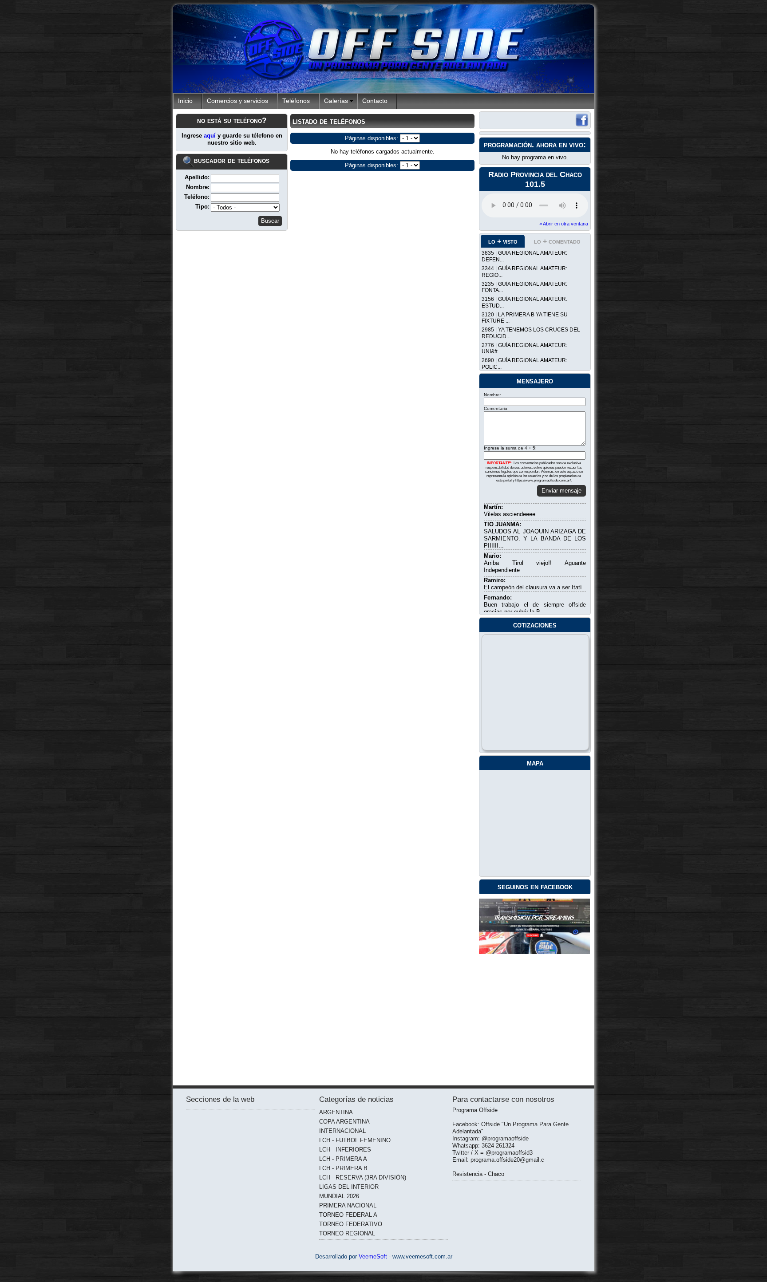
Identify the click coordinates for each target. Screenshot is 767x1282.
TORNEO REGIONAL (347, 1233)
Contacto (374, 101)
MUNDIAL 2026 (339, 1196)
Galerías (336, 101)
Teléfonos (296, 101)
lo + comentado (557, 241)
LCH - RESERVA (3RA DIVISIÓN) (362, 1177)
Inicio (185, 101)
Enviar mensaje (561, 490)
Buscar (270, 220)
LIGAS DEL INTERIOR (349, 1186)
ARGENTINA (336, 1112)
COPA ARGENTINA (344, 1121)
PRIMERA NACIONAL (347, 1205)
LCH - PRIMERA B (343, 1168)
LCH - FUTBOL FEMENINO (355, 1140)
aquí (210, 135)
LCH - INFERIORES (345, 1149)
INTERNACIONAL (342, 1131)
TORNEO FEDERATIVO (350, 1224)
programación (508, 144)
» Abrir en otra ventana (563, 223)
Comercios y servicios (237, 101)
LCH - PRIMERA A (343, 1159)
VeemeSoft (374, 1256)
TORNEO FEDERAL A (348, 1214)
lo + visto (503, 241)
